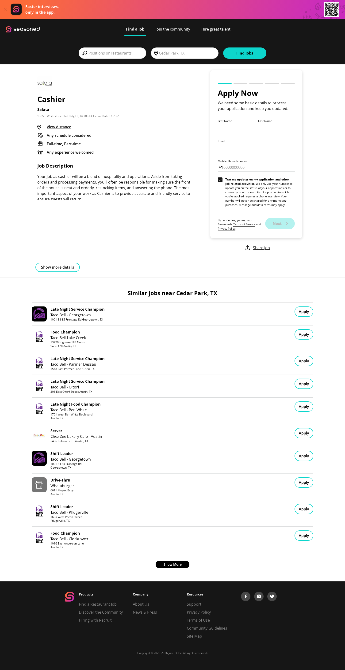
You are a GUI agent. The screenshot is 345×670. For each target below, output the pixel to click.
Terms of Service (244, 224)
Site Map (194, 636)
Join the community (173, 29)
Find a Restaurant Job (98, 604)
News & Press (145, 612)
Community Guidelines (207, 628)
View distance (59, 126)
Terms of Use (198, 620)
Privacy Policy (226, 229)
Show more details (57, 267)
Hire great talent (215, 29)
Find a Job (135, 29)
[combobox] (112, 53)
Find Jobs (244, 53)
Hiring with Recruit (95, 620)
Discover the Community (101, 612)
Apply (304, 311)
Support (194, 604)
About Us (141, 604)
